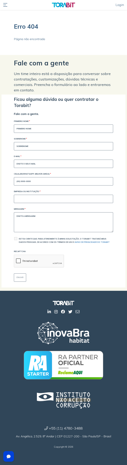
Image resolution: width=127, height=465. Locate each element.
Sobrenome (20, 139)
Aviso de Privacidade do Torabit (92, 242)
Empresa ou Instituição (27, 191)
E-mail (17, 156)
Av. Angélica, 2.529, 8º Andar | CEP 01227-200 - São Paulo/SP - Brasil (63, 436)
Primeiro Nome (22, 121)
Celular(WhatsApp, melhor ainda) (32, 174)
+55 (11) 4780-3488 (65, 428)
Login (120, 5)
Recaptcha (20, 251)
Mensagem (19, 209)
